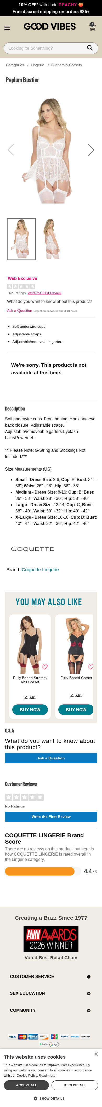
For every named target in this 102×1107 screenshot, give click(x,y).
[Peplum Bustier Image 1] (51, 150)
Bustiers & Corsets (66, 65)
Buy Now (30, 709)
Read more (47, 1075)
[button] (7, 27)
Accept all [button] (26, 1085)
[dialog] (51, 1078)
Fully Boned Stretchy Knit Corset (30, 679)
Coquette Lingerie (40, 570)
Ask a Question (19, 310)
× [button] (96, 1054)
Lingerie (37, 65)
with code (51, 4)
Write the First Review (44, 293)
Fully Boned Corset (76, 677)
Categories (15, 65)
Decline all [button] (75, 1085)
